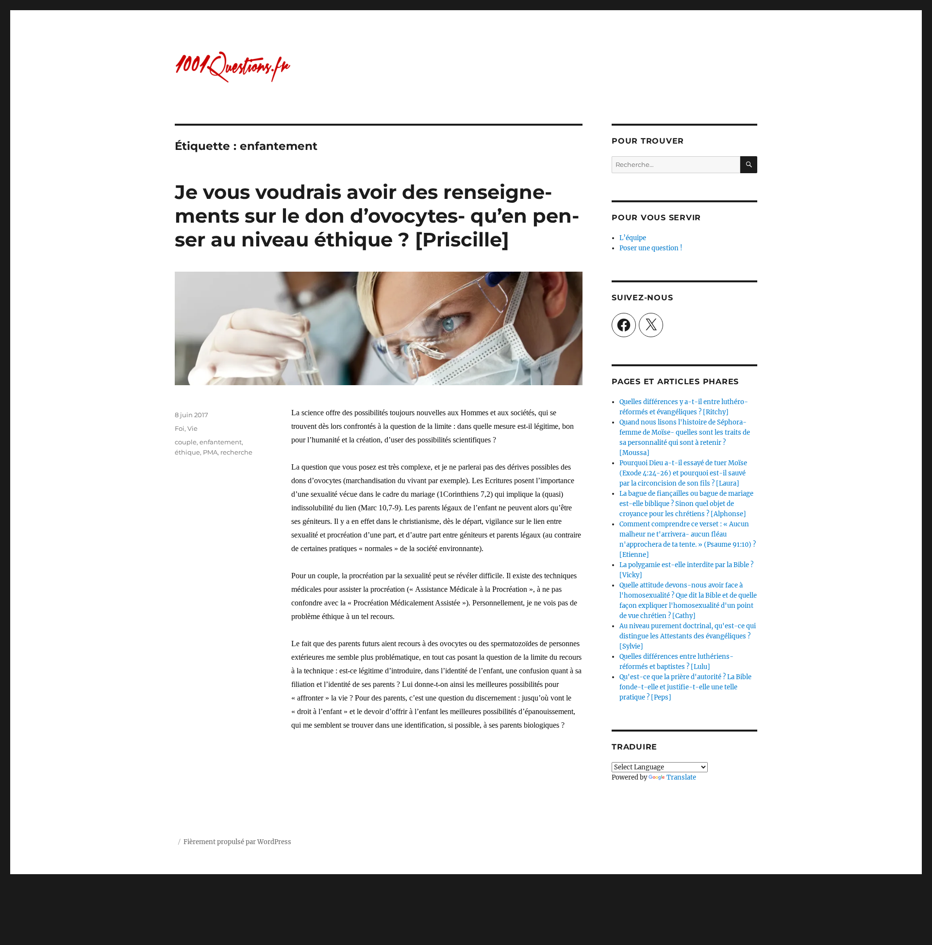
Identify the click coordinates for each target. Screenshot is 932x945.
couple (186, 442)
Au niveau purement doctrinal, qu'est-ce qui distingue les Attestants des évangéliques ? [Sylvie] (687, 636)
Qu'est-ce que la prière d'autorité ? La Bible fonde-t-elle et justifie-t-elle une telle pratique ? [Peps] (685, 687)
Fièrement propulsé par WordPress (237, 842)
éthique (187, 452)
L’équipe (632, 238)
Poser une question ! (650, 248)
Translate (681, 777)
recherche (236, 452)
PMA (210, 452)
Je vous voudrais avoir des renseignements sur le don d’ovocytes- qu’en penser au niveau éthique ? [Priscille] (377, 215)
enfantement (221, 442)
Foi (179, 428)
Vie (192, 428)
